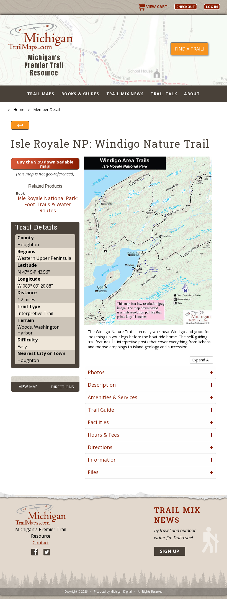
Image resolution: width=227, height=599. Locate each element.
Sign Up (170, 551)
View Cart (156, 6)
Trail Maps (41, 93)
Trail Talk (164, 93)
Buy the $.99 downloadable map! (45, 164)
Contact (41, 543)
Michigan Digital (121, 591)
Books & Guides (80, 93)
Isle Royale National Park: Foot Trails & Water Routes (48, 204)
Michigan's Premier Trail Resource (44, 65)
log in (212, 6)
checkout (185, 6)
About (192, 93)
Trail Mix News (125, 93)
